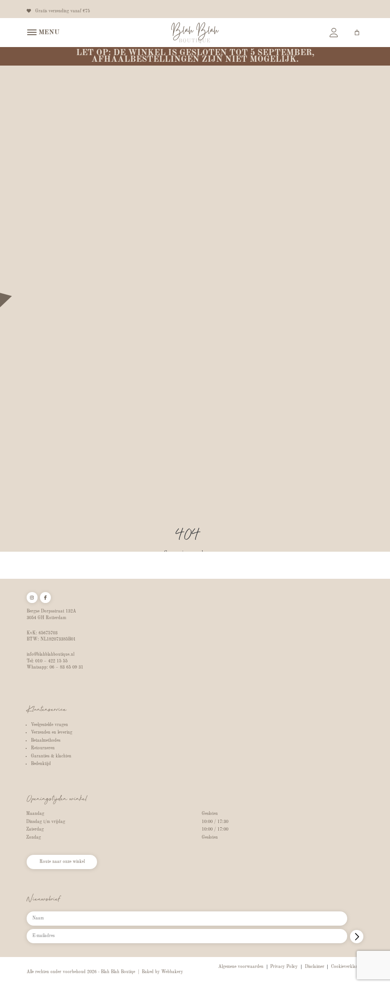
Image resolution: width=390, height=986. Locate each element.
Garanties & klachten (51, 756)
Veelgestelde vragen (49, 725)
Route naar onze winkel (62, 862)
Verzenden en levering (51, 732)
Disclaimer (314, 967)
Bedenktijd (41, 764)
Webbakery (172, 972)
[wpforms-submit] (356, 936)
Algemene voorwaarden (240, 967)
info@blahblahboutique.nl (50, 654)
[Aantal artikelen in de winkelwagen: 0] (357, 33)
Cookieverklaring (347, 967)
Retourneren (43, 748)
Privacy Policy (284, 967)
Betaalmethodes (45, 740)
